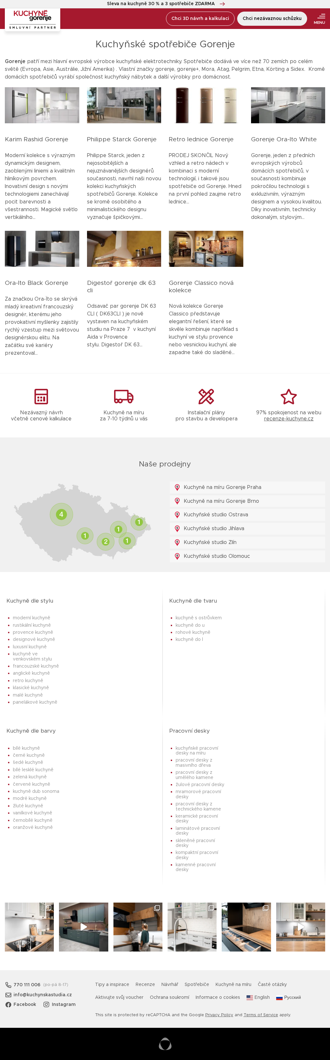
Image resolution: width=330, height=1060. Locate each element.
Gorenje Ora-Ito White (284, 139)
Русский (292, 997)
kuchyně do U (190, 625)
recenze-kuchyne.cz (289, 418)
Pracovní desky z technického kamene (198, 806)
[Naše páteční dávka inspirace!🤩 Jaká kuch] (83, 927)
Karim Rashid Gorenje (36, 139)
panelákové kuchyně (35, 702)
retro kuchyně (28, 681)
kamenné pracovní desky (196, 867)
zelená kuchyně (30, 777)
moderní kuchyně (31, 618)
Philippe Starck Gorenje (122, 139)
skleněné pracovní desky (195, 843)
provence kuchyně (33, 632)
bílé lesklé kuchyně (33, 770)
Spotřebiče (197, 984)
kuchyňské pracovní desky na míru (197, 750)
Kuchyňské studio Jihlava (213, 528)
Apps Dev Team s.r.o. (165, 1043)
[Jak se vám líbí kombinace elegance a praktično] (192, 927)
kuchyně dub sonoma (36, 791)
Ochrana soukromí (169, 997)
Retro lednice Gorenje (201, 139)
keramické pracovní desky (197, 818)
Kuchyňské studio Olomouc (216, 556)
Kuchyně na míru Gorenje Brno (220, 501)
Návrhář (169, 984)
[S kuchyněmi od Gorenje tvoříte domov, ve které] (137, 927)
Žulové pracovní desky (200, 785)
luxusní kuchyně (30, 647)
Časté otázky (272, 984)
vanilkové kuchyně (32, 813)
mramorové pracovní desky (198, 794)
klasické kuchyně (31, 688)
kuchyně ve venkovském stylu (32, 656)
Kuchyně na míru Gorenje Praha (221, 487)
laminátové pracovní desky (198, 831)
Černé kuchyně (29, 755)
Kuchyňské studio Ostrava (215, 514)
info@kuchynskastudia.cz (43, 995)
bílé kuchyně (26, 748)
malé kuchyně (28, 695)
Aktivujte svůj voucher (119, 997)
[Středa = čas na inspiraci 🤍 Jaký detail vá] (300, 927)
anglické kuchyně (31, 673)
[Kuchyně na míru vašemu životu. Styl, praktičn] (246, 927)
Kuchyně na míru (233, 984)
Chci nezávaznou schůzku (272, 18)
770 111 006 (27, 985)
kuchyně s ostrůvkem (199, 618)
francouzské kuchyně (36, 666)
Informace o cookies (218, 997)
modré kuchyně (30, 798)
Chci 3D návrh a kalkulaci (200, 18)
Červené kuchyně (31, 784)
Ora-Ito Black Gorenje (36, 283)
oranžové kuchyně (33, 827)
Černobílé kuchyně (33, 820)
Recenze (145, 984)
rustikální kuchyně (32, 625)
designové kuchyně (34, 639)
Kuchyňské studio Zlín (209, 542)
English (262, 997)
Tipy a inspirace (112, 984)
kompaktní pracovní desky (197, 855)
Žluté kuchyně (28, 806)
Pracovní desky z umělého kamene (194, 775)
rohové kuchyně (193, 632)
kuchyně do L (189, 639)
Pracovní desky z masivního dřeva (194, 762)
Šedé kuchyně (28, 762)
